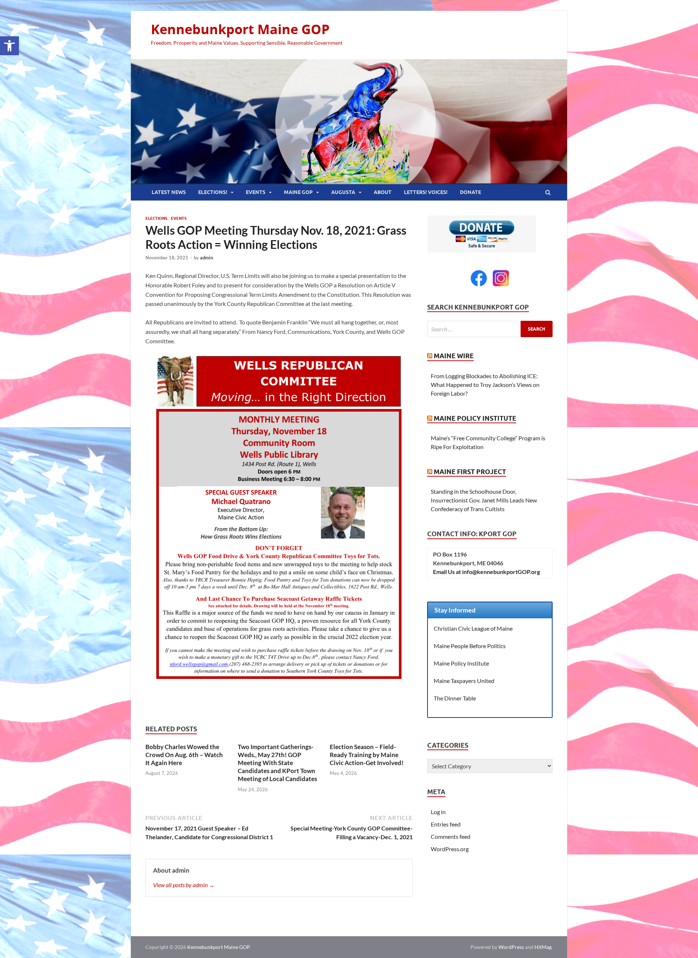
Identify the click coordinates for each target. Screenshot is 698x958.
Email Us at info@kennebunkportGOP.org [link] (486, 571)
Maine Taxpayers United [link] (464, 680)
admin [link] (206, 257)
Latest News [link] (169, 192)
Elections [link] (156, 218)
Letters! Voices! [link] (426, 192)
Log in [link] (438, 811)
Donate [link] (470, 192)
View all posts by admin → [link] (183, 884)
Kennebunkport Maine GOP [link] (240, 29)
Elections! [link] (212, 192)
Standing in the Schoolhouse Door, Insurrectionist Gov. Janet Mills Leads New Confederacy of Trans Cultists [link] (484, 500)
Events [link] (255, 192)
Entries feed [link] (446, 824)
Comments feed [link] (450, 836)
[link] (9, 45)
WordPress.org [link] (450, 848)
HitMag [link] (542, 947)
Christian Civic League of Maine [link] (473, 628)
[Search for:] (490, 329)
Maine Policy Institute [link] (475, 418)
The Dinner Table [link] (455, 698)
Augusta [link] (343, 192)
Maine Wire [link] (454, 356)
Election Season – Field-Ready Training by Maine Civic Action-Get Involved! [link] (367, 755)
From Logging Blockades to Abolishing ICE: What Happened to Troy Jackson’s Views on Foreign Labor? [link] (485, 384)
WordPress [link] (511, 947)
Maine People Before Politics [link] (470, 645)
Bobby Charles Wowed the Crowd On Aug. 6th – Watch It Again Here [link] (184, 755)
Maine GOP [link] (298, 192)
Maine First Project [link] (470, 472)
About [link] (383, 192)
